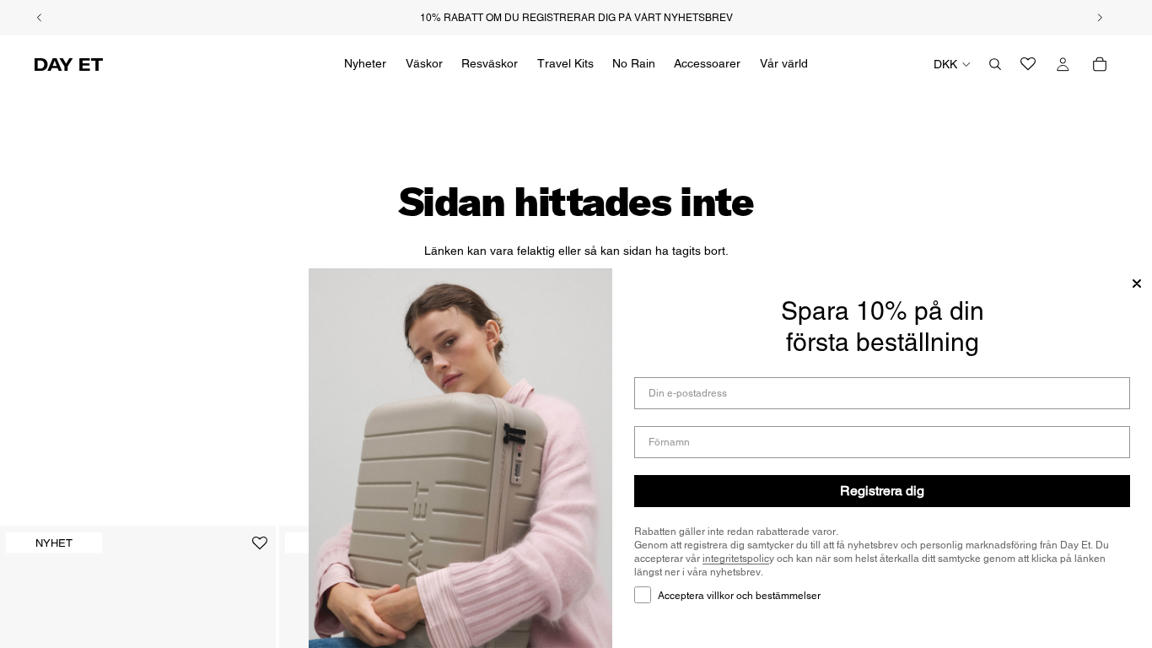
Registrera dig (882, 491)
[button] (260, 549)
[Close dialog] (1136, 283)
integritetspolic (736, 558)
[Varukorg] (1099, 64)
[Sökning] (995, 64)
